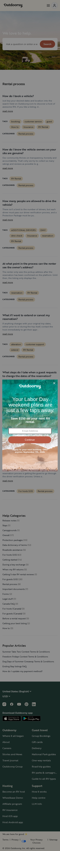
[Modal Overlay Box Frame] (30, 425)
